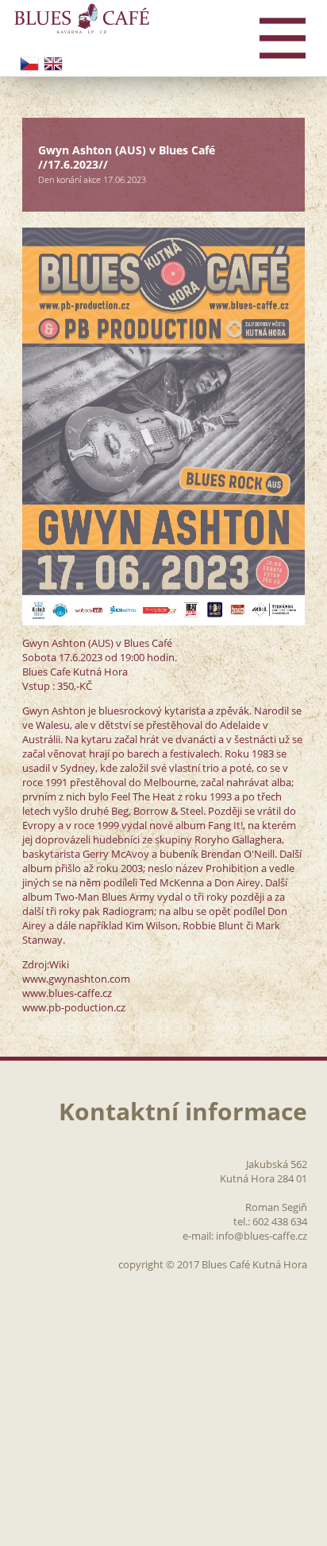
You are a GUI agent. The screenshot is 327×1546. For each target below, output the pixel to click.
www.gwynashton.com (76, 979)
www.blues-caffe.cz (67, 993)
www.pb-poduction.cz (73, 1007)
